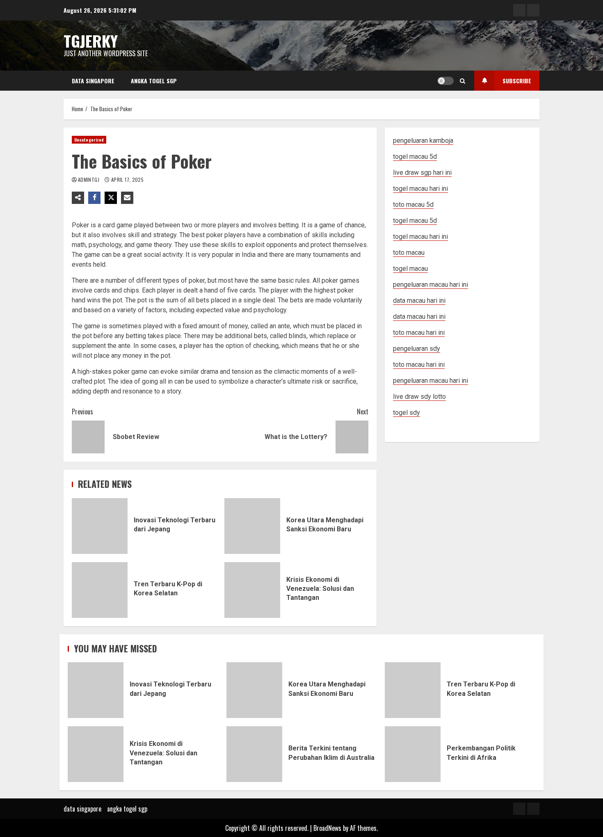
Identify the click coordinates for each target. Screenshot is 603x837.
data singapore (93, 80)
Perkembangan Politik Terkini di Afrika (413, 754)
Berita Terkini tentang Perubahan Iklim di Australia (254, 754)
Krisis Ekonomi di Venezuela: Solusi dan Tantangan (252, 590)
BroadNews (327, 828)
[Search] (462, 81)
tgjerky (91, 40)
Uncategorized (89, 140)
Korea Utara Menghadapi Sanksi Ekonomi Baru (252, 526)
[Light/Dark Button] (445, 81)
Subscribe (516, 80)
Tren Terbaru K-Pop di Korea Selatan (100, 590)
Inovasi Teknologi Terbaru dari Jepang (100, 526)
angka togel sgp (154, 80)
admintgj (89, 179)
